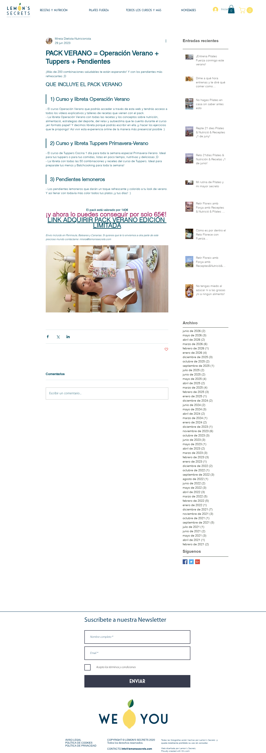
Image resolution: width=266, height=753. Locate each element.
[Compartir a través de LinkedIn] (68, 337)
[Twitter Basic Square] (191, 561)
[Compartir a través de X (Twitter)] (58, 337)
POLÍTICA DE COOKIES (78, 742)
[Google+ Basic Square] (197, 561)
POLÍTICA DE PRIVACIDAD (80, 745)
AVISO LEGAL (73, 739)
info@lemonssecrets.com (137, 748)
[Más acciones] (165, 40)
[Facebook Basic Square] (185, 561)
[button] (231, 9)
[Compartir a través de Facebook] (48, 337)
